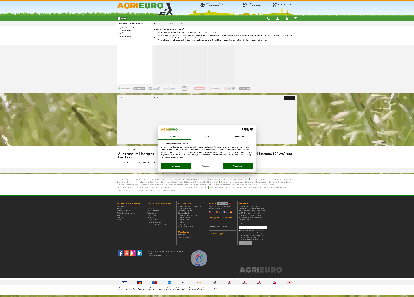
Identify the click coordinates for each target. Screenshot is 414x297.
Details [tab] (207, 136)
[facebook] (120, 258)
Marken (119, 208)
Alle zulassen (238, 166)
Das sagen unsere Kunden (220, 217)
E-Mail (241, 224)
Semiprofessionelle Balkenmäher (167, 190)
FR (227, 212)
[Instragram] (133, 258)
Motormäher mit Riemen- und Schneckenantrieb (247, 187)
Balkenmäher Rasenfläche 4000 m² (177, 185)
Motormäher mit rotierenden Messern (276, 187)
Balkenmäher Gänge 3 (142, 179)
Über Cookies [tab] (239, 136)
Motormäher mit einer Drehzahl (220, 187)
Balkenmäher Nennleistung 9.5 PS (127, 185)
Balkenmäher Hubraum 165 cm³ (261, 179)
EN (212, 212)
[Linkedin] (139, 258)
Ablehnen (176, 166)
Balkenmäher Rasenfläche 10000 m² (152, 185)
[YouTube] (126, 258)
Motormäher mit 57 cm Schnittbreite (196, 187)
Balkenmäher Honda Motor (195, 179)
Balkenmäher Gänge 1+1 (125, 179)
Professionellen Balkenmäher (145, 190)
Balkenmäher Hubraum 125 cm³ (216, 179)
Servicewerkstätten (184, 213)
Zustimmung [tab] (175, 136)
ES (234, 212)
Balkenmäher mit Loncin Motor (148, 182)
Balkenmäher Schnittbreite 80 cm (247, 185)
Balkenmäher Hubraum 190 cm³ (127, 182)
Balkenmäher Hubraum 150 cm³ (238, 179)
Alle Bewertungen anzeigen (218, 226)
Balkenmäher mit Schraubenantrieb (232, 182)
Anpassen (206, 166)
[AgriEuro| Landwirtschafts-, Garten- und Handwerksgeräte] (146, 6)
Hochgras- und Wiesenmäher (131, 24)
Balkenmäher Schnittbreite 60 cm (223, 185)
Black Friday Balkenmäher (125, 187)
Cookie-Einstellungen (154, 222)
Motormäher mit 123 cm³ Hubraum (147, 187)
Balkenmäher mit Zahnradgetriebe (256, 182)
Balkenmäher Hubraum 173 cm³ (283, 179)
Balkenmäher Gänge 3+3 (159, 179)
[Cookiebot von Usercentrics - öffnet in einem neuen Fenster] (243, 129)
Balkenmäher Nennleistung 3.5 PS (279, 182)
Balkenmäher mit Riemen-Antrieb (171, 182)
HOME (156, 24)
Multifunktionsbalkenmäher (125, 190)
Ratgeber (120, 217)
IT (220, 212)
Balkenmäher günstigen (177, 179)
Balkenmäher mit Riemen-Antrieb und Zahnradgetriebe (201, 182)
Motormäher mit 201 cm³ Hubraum (171, 187)
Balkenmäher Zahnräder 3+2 (269, 185)
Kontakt (119, 220)
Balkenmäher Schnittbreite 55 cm (200, 185)
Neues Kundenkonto (185, 237)
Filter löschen (289, 98)
